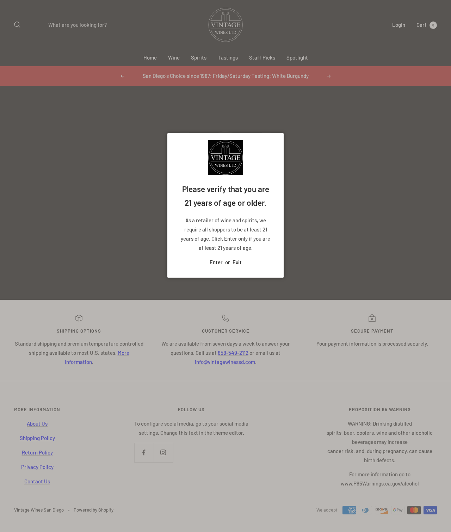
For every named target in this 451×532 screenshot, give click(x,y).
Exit (237, 262)
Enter (216, 262)
